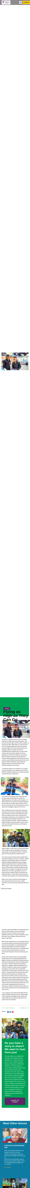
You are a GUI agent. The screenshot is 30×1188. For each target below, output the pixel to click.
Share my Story (15, 1101)
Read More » (7, 1167)
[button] (20, 2)
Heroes (7, 708)
